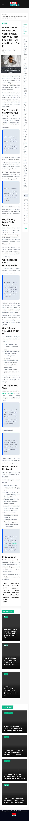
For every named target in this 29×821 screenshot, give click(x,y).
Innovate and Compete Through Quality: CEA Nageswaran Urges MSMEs (25, 114)
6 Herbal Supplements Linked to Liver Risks (9, 690)
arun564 (8, 50)
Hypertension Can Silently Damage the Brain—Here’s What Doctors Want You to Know (11, 633)
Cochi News (10, 811)
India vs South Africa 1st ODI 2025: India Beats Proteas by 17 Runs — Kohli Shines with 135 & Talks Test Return (13, 754)
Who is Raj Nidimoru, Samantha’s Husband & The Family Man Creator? (25, 49)
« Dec (25, 228)
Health (4, 23)
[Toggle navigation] (2, 4)
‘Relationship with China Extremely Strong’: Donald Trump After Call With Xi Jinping (25, 143)
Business (7, 761)
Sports (6, 737)
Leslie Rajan (9, 693)
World (6, 785)
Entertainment (8, 712)
